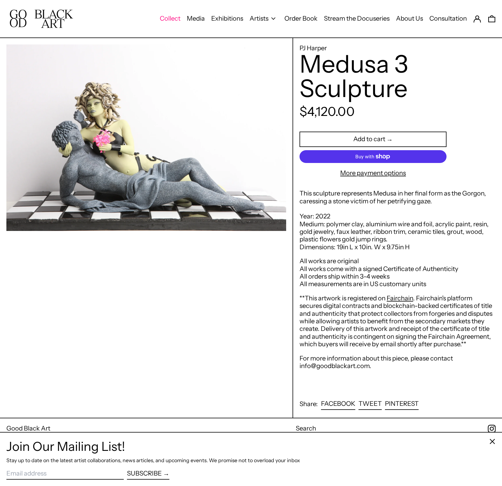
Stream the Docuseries (357, 18)
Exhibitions (227, 18)
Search (306, 428)
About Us (409, 18)
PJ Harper (313, 48)
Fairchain (400, 298)
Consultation (448, 18)
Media (196, 18)
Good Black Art (28, 428)
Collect (170, 18)
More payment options (373, 173)
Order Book (301, 18)
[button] (492, 18)
